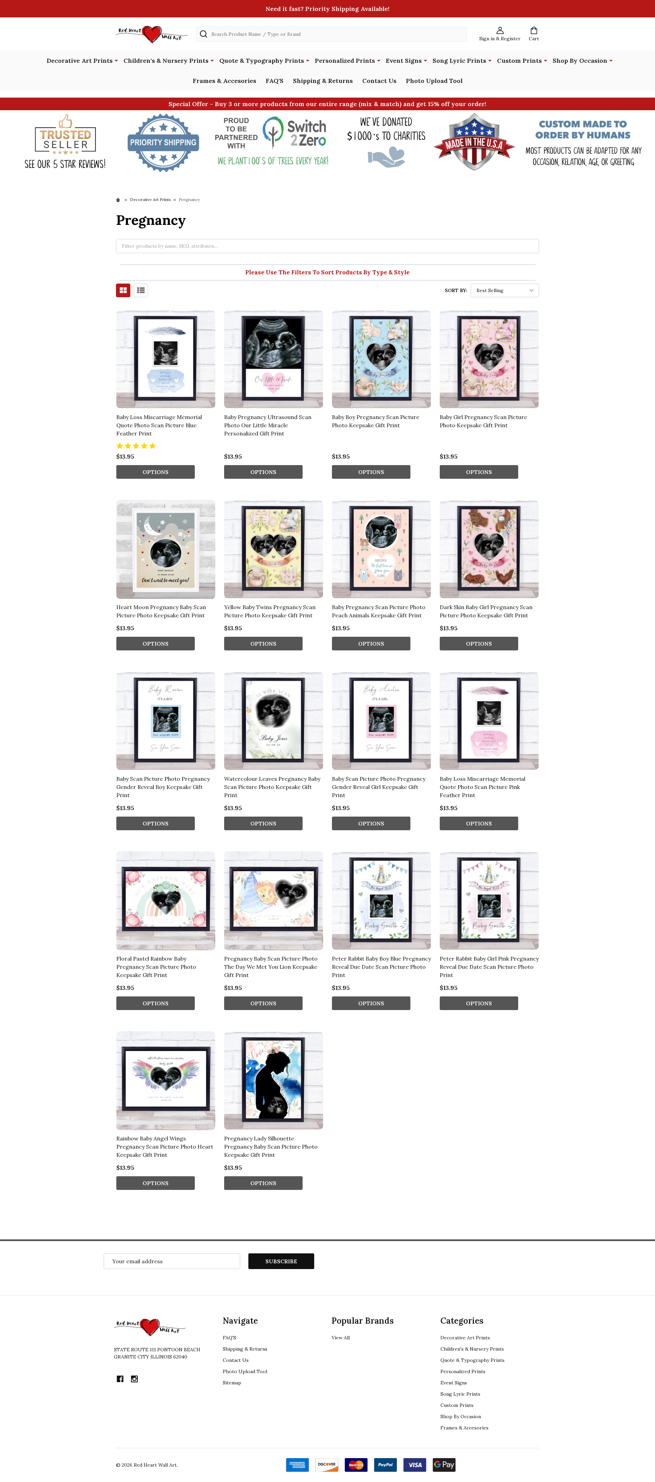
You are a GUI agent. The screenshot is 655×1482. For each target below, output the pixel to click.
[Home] (119, 199)
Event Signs (404, 60)
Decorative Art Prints (80, 60)
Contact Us (379, 81)
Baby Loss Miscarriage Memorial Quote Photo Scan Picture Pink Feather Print (482, 786)
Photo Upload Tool (434, 81)
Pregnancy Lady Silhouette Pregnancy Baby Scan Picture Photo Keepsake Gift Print (271, 1146)
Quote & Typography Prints (261, 60)
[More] (116, 60)
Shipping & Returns (323, 81)
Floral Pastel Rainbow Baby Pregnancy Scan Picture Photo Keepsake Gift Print (156, 966)
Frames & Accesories (224, 81)
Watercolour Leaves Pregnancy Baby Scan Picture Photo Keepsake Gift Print (272, 786)
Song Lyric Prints (459, 60)
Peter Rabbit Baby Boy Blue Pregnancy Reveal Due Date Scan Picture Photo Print (381, 966)
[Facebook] (120, 1379)
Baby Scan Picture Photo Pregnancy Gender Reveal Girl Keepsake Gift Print (378, 786)
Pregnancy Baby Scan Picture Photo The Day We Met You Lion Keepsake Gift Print (271, 966)
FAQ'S (274, 81)
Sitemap (232, 1383)
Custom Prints (519, 60)
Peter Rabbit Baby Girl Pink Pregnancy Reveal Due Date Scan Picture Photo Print (489, 966)
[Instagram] (134, 1379)
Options (156, 472)
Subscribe (281, 1261)
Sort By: (456, 290)
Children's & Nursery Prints (165, 60)
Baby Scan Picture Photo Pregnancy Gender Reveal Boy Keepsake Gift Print (163, 786)
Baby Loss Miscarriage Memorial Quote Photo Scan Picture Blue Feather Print (159, 425)
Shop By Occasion (580, 60)
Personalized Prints (345, 60)
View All (341, 1338)
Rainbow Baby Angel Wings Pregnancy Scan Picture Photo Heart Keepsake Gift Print (164, 1146)
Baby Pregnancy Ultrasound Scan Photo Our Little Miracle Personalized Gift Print (267, 425)
